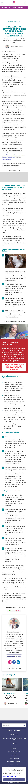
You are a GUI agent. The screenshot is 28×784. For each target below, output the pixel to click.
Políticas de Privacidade (14, 761)
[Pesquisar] (24, 725)
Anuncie (14, 755)
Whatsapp (15, 734)
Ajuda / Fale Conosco (15, 730)
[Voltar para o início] (14, 2)
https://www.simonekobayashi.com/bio (17, 668)
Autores (14, 748)
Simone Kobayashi (17, 46)
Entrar (15, 743)
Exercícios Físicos (14, 22)
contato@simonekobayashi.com (18, 667)
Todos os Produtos (14, 751)
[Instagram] (10, 662)
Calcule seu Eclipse (18, 7)
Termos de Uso (14, 758)
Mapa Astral (6, 7)
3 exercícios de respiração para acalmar (10, 697)
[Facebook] (14, 662)
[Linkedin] (18, 662)
